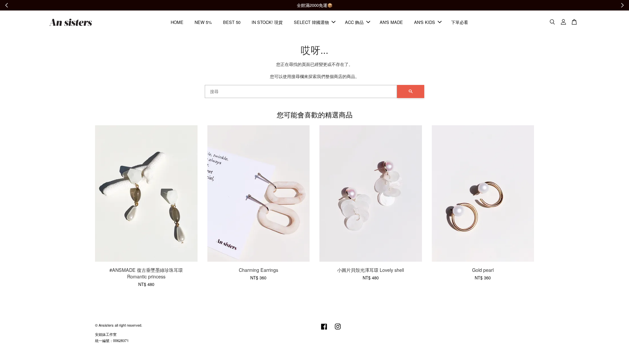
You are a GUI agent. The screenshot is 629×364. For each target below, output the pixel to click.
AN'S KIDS (424, 22)
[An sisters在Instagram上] (337, 329)
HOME (177, 22)
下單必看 (459, 22)
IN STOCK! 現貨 (267, 22)
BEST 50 (231, 22)
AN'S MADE (391, 22)
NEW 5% (203, 22)
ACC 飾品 (354, 22)
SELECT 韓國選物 (311, 22)
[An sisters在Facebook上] (324, 329)
